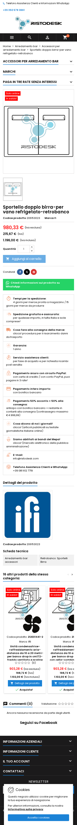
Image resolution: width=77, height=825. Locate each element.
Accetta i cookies (38, 817)
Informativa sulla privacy (25, 809)
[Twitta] (27, 272)
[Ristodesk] (38, 23)
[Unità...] (25, 610)
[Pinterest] (34, 272)
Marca (49, 218)
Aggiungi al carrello (23, 259)
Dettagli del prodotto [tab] (20, 482)
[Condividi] (20, 272)
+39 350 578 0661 (14, 10)
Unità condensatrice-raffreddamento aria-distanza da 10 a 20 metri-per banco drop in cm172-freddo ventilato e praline (25, 653)
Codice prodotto (14, 218)
